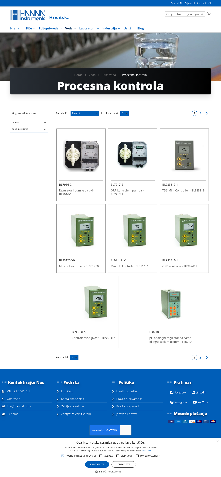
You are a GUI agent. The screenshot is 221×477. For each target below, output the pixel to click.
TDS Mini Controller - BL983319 (183, 190)
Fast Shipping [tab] (20, 129)
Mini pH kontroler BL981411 (130, 266)
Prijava (188, 3)
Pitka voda (109, 75)
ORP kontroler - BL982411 (179, 266)
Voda (92, 75)
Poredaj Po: (62, 113)
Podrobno (146, 450)
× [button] (217, 441)
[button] (110, 471)
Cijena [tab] (15, 122)
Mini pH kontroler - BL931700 (79, 266)
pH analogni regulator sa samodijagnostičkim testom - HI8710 (170, 340)
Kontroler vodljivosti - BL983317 (93, 338)
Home (78, 75)
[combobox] (185, 14)
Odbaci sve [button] (124, 464)
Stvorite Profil (203, 3)
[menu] (110, 28)
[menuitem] (15, 28)
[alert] (110, 457)
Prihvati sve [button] (97, 464)
